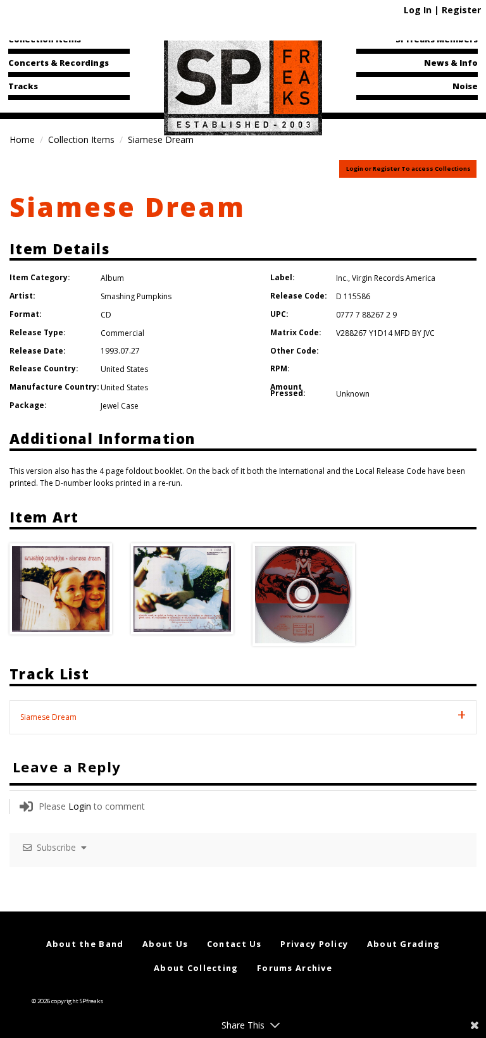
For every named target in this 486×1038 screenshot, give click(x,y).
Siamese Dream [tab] (48, 717)
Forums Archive (294, 967)
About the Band (85, 943)
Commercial (122, 333)
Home (22, 139)
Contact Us (234, 943)
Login (79, 806)
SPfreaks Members (437, 39)
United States (124, 369)
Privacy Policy (314, 943)
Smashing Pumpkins (136, 296)
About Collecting (196, 967)
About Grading (403, 943)
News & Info (451, 62)
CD (106, 314)
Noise (465, 86)
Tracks (23, 86)
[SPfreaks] (243, 85)
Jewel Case (120, 405)
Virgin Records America (393, 278)
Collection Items (44, 39)
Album (112, 278)
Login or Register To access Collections (408, 168)
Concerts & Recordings (58, 62)
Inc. (342, 278)
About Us (165, 943)
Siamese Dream (127, 206)
